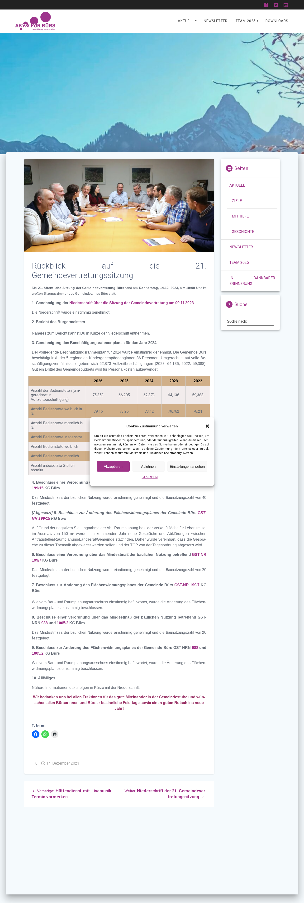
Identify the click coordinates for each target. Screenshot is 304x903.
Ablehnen (148, 466)
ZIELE (237, 201)
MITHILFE (240, 216)
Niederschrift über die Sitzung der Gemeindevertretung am (122, 303)
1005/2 (62, 623)
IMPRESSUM (150, 477)
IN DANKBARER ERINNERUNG (252, 281)
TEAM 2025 (246, 21)
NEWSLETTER (216, 21)
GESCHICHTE (243, 231)
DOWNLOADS (277, 21)
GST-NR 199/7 (187, 585)
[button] (207, 426)
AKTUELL (186, 21)
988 (44, 623)
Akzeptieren (113, 466)
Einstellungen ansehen (187, 466)
